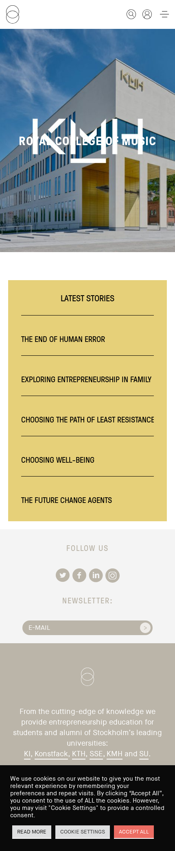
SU (144, 754)
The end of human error (63, 338)
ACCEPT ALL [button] (134, 831)
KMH (114, 754)
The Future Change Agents (66, 499)
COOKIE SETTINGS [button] (82, 831)
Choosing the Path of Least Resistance (88, 419)
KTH (78, 754)
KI (27, 754)
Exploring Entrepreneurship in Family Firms (97, 379)
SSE (96, 754)
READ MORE (31, 831)
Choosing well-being (57, 459)
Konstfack (51, 754)
